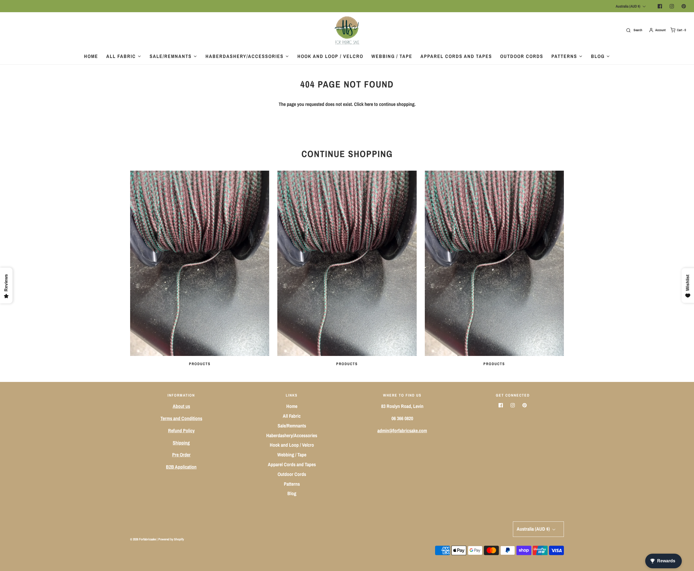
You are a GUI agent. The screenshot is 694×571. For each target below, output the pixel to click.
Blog (291, 493)
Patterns (292, 484)
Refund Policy (181, 430)
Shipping (181, 442)
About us (181, 406)
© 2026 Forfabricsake (143, 539)
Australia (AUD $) (628, 6)
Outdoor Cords (521, 56)
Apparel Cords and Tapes (456, 56)
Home (91, 56)
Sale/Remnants (292, 425)
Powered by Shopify (171, 539)
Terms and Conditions (181, 418)
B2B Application (181, 466)
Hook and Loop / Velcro (330, 56)
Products (200, 363)
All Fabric (292, 416)
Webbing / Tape (391, 56)
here (369, 104)
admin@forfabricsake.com (402, 430)
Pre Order (181, 454)
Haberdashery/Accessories (291, 435)
